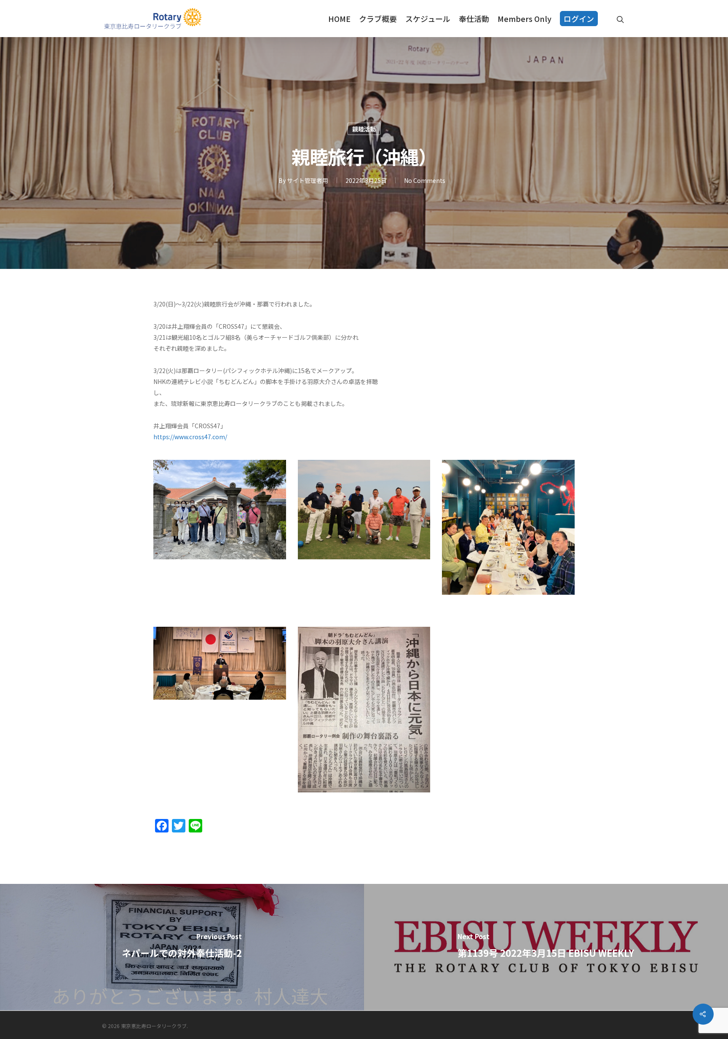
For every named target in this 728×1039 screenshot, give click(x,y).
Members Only (524, 18)
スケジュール (427, 18)
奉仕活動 (474, 18)
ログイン (579, 18)
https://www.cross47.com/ (190, 436)
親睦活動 (364, 129)
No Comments (424, 180)
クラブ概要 (378, 18)
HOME (339, 18)
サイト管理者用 (307, 180)
